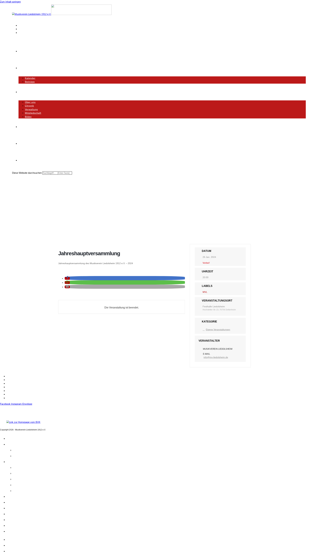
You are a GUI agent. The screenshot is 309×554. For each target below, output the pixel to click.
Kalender (18, 450)
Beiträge (18, 455)
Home (10, 438)
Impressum (12, 398)
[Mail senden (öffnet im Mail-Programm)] (20, 32)
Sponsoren (12, 383)
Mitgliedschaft (13, 379)
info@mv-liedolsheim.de (216, 357)
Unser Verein (14, 461)
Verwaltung (20, 479)
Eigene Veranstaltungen (218, 329)
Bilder (16, 490)
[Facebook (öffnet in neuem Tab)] (20, 25)
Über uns (19, 467)
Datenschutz (13, 394)
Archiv (9, 390)
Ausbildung (13, 502)
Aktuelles (12, 444)
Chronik (18, 473)
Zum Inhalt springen (10, 1)
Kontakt (10, 376)
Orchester (12, 496)
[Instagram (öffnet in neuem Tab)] (20, 29)
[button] (67, 278)
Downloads (12, 387)
